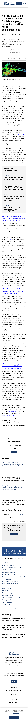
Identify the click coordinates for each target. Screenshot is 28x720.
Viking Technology (7, 602)
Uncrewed (4, 11)
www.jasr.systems (12, 411)
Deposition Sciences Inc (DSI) (10, 567)
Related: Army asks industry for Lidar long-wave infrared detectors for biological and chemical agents (13, 366)
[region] (14, 518)
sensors (9, 239)
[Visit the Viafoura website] (22, 521)
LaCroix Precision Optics (9, 583)
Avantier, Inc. (5, 563)
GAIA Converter (6, 579)
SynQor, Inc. (5, 600)
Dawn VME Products (8, 565)
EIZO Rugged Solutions (8, 572)
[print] (25, 58)
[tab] (6, 514)
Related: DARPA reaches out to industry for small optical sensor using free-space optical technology (13, 218)
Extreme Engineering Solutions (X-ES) (12, 576)
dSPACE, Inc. (6, 570)
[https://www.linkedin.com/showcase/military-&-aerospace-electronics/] (14, 694)
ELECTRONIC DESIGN (14, 702)
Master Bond (5, 588)
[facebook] (9, 58)
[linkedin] (11, 58)
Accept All (14, 717)
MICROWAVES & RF (14, 701)
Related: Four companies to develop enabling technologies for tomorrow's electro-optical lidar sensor (13, 291)
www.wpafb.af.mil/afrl (8, 415)
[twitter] (14, 58)
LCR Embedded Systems (9, 586)
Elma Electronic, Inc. (7, 574)
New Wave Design (7, 593)
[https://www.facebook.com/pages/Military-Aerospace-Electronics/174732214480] (12, 694)
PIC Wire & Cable (7, 595)
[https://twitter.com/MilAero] (15, 694)
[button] (3, 4)
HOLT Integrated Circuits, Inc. (10, 581)
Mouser (4, 590)
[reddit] (16, 58)
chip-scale (21, 134)
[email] (19, 58)
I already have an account (14, 537)
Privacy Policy (16, 713)
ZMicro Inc (5, 604)
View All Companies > (14, 608)
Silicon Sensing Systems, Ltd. (10, 597)
